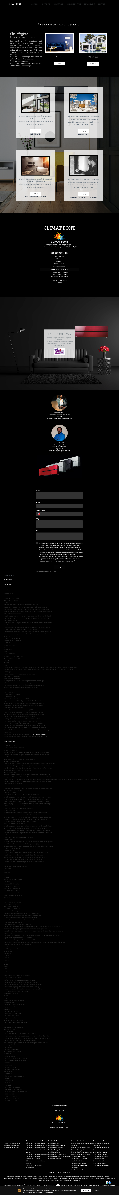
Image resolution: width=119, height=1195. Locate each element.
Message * (39, 531)
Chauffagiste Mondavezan (79, 1170)
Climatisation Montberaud (101, 1165)
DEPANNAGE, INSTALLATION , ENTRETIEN (83, 197)
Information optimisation (11, 1147)
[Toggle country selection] (39, 514)
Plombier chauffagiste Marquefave (81, 1150)
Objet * (38, 519)
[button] (59, 49)
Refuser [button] (97, 1190)
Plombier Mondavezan (55, 1159)
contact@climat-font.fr (59, 1127)
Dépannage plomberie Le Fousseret (37, 1141)
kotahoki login (8, 579)
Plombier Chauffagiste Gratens (80, 1147)
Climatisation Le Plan (99, 1161)
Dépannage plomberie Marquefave (37, 1154)
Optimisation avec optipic (12, 1145)
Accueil (34, 4)
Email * (38, 502)
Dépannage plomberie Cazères (35, 1147)
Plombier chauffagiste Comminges (81, 1152)
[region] (59, 248)
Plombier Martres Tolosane (56, 1145)
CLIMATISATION (35, 134)
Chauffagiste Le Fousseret (79, 1159)
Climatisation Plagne (99, 1163)
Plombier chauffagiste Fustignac (81, 1154)
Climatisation (45, 4)
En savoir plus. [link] (49, 1192)
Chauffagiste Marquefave (79, 1163)
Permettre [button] (86, 1190)
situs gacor (7, 589)
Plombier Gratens (53, 1143)
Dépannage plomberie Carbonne (36, 1145)
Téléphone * (40, 510)
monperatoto (8, 584)
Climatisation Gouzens (100, 1152)
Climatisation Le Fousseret (101, 1141)
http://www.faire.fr (9, 741)
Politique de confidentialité (12, 1143)
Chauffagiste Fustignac (78, 1156)
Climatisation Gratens (99, 1150)
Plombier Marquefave (55, 1150)
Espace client (89, 4)
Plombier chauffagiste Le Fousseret (82, 1141)
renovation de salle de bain (35, 197)
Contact (101, 4)
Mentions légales (9, 1141)
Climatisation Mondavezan (101, 1147)
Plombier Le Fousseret (55, 1141)
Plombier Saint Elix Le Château (57, 1154)
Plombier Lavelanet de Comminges (59, 1156)
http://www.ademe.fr (39, 734)
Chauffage (58, 4)
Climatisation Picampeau (100, 1156)
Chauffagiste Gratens (77, 1161)
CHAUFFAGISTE (83, 134)
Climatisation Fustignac (100, 1154)
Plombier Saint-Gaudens (55, 1147)
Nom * (38, 490)
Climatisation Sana (99, 1159)
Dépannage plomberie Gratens (35, 1143)
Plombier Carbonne (54, 1152)
